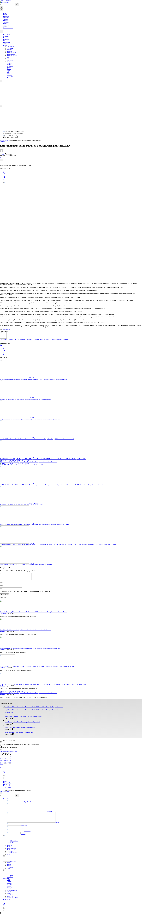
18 (2, 762)
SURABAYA (6, 329)
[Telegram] (3, 175)
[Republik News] (4, 2)
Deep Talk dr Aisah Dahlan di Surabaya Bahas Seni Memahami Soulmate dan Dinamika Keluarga (25, 399)
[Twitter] (4, 174)
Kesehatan (6, 16)
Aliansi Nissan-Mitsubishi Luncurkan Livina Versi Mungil (20, 727)
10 (1, 760)
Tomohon (9, 844)
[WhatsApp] (3, 179)
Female (5, 13)
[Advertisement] (49, 93)
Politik (5, 23)
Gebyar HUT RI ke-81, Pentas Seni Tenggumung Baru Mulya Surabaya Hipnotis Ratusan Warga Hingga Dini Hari (30, 419)
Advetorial (6, 26)
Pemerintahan (6, 899)
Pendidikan (6, 20)
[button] (17, 4)
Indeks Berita (6, 784)
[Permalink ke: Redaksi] (1, 152)
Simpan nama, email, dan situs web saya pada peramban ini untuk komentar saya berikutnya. (26, 591)
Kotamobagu (10, 851)
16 (10, 760)
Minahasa (9, 845)
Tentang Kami (7, 787)
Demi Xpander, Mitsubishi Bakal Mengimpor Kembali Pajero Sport (22, 722)
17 (1, 762)
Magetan (9, 865)
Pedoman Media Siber (9, 786)
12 (4, 760)
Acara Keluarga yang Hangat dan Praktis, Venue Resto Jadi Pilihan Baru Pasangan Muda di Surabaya (26, 564)
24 (1, 764)
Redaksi (2, 154)
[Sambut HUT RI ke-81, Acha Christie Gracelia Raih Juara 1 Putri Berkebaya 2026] (12, 463)
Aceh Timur (10, 877)
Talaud (8, 854)
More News (6, 878)
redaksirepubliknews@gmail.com (8, 751)
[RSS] (4, 778)
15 (9, 760)
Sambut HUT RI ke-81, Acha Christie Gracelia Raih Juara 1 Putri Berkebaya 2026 (21, 465)
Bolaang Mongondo (12, 852)
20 (5, 762)
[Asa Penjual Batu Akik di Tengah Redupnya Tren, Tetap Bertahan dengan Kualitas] (14, 503)
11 (2, 760)
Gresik (8, 868)
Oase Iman (6, 22)
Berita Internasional (8, 28)
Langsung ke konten (5, 0)
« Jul (1, 767)
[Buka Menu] (1, 9)
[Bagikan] (1, 160)
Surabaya (2, 141)
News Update (6, 799)
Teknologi (6, 25)
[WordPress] (4, 775)
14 (7, 760)
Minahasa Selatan (11, 848)
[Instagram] (4, 777)
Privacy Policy (7, 783)
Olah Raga (6, 17)
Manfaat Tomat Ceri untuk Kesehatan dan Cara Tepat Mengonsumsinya (23, 716)
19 (4, 762)
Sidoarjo (9, 864)
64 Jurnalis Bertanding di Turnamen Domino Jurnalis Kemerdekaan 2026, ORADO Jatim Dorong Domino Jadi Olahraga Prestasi (33, 379)
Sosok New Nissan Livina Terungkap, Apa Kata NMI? (19, 732)
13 (5, 760)
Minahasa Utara (11, 846)
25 (2, 764)
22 (9, 762)
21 (7, 762)
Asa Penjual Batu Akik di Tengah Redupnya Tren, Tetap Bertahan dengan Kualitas (21, 504)
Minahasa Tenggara (12, 849)
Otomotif (5, 19)
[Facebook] (3, 171)
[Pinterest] (4, 774)
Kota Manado (10, 842)
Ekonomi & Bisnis (33, 503)
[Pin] (4, 177)
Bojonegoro (10, 867)
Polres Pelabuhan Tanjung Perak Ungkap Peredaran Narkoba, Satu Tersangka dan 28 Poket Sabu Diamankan (28, 462)
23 (10, 762)
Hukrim (5, 14)
